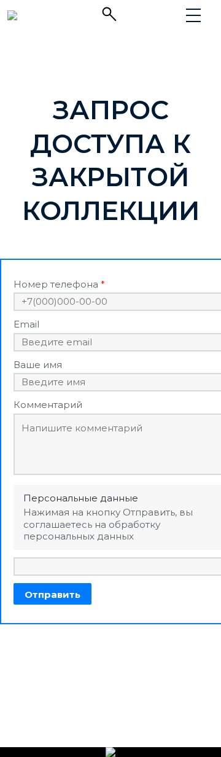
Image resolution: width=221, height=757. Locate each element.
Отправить (52, 594)
